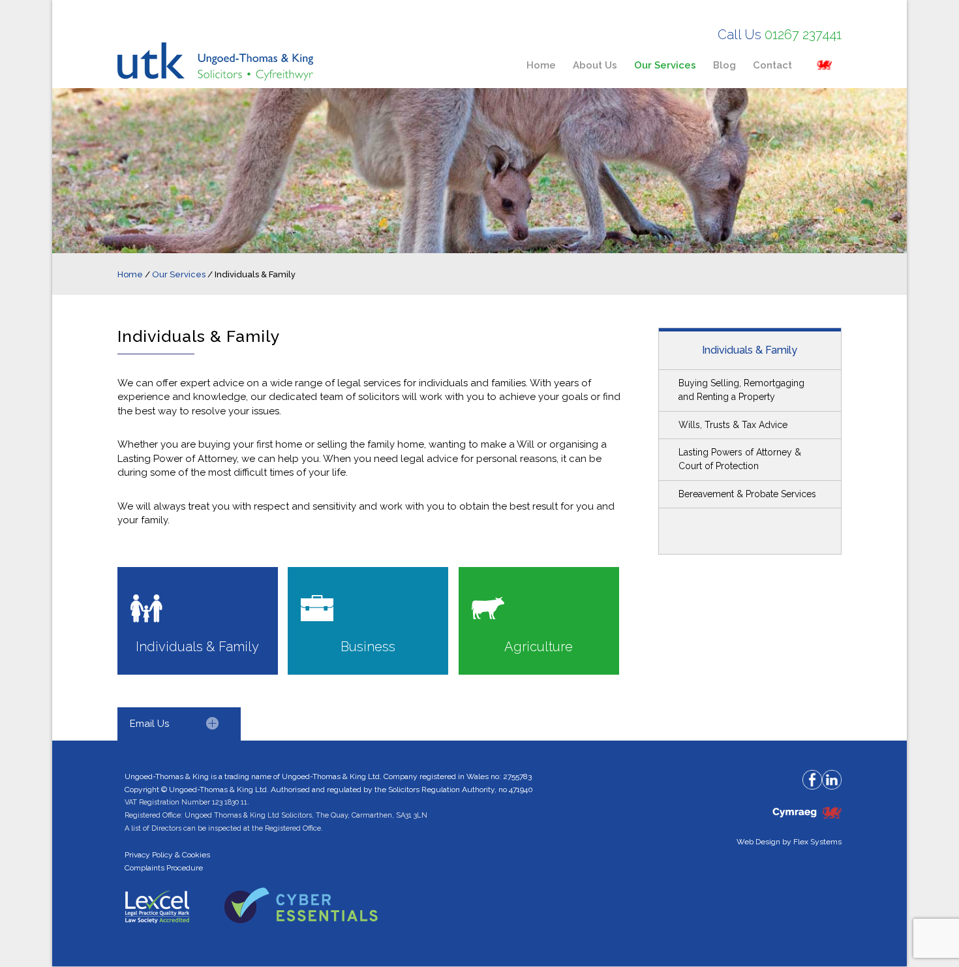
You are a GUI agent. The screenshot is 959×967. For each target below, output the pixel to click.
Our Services (179, 274)
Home (130, 274)
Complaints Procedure (164, 867)
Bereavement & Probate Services (747, 494)
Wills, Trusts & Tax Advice (732, 425)
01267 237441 (803, 34)
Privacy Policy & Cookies (167, 854)
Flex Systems (817, 841)
